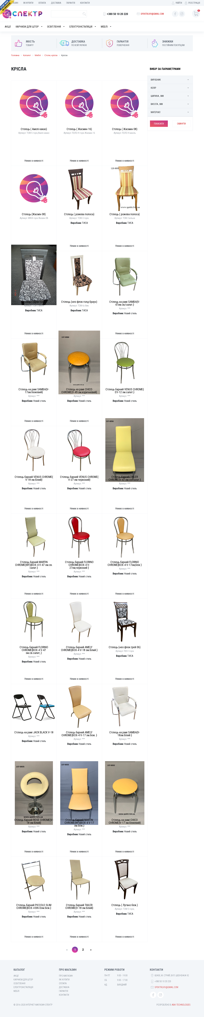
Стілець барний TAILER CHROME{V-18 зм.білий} (79, 906)
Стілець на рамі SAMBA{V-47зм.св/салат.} (124, 303)
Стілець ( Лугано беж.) (124, 905)
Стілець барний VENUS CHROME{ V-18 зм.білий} (34, 478)
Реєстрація (194, 3)
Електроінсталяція (80, 26)
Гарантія (70, 3)
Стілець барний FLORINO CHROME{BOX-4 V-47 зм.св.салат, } (34, 650)
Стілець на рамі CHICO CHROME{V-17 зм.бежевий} (125, 821)
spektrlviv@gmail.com (152, 14)
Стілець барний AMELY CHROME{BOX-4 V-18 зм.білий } (79, 648)
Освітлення (54, 26)
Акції (8, 26)
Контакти (85, 3)
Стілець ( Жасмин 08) (124, 129)
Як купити (28, 3)
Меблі (104, 26)
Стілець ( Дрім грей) (34, 301)
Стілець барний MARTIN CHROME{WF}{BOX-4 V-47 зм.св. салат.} (33, 564)
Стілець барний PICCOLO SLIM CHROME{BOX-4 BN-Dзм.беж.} (33, 906)
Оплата (42, 3)
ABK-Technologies (181, 1004)
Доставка (56, 3)
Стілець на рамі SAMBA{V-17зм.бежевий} (33, 391)
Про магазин (66, 975)
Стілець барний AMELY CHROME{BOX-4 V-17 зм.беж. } (79, 734)
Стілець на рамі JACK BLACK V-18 (33, 732)
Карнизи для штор (27, 26)
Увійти (178, 3)
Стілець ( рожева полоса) (79, 214)
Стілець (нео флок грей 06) (125, 647)
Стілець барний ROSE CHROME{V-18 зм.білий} (33, 821)
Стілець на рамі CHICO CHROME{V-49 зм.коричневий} (79, 391)
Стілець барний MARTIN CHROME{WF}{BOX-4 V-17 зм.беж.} (79, 822)
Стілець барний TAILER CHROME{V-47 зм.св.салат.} (125, 478)
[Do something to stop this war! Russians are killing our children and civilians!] (7, 7)
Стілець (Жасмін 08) (34, 214)
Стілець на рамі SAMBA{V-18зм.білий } (124, 734)
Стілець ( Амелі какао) (34, 129)
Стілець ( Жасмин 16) (79, 129)
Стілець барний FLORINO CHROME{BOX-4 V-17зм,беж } (125, 563)
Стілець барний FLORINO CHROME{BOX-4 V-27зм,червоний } (79, 564)
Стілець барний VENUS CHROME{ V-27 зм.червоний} (79, 478)
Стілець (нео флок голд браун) (79, 301)
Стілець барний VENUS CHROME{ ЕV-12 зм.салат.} (125, 391)
